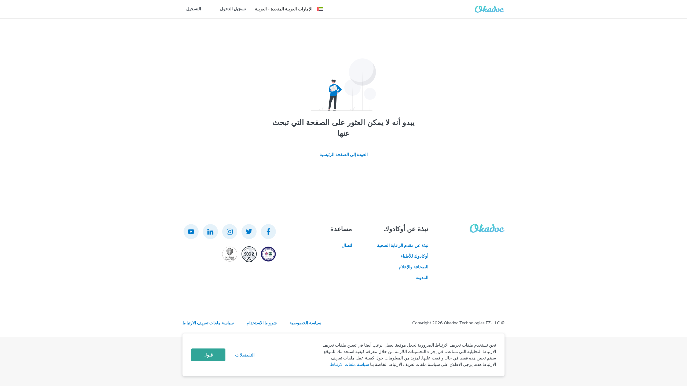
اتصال (347, 245)
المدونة (422, 278)
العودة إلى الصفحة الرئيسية (344, 155)
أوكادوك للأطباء (414, 256)
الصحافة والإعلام (413, 267)
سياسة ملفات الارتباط (349, 365)
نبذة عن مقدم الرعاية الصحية (402, 245)
